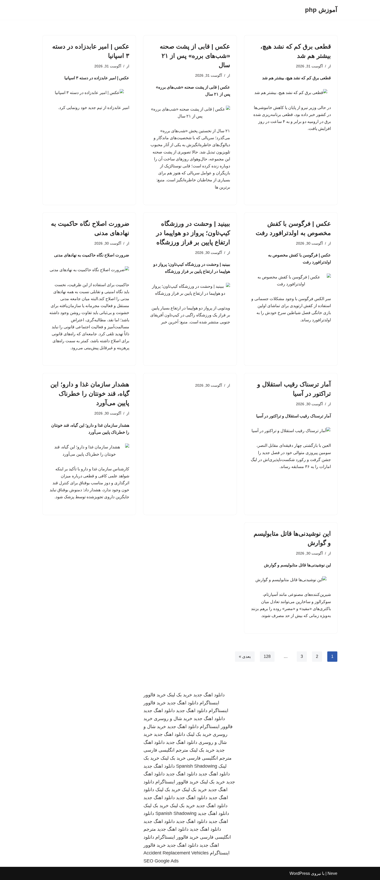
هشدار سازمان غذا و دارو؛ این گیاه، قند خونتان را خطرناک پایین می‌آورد (89, 393)
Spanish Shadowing (196, 766)
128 (267, 656)
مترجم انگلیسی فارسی (165, 750)
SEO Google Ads (161, 860)
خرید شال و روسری (173, 718)
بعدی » (245, 656)
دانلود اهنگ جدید (209, 694)
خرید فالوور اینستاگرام (177, 781)
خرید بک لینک (179, 694)
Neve (332, 873)
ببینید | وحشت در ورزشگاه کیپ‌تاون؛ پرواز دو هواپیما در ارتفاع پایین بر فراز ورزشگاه (193, 233)
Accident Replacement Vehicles (176, 852)
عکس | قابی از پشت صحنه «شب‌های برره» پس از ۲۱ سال (195, 55)
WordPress (300, 873)
